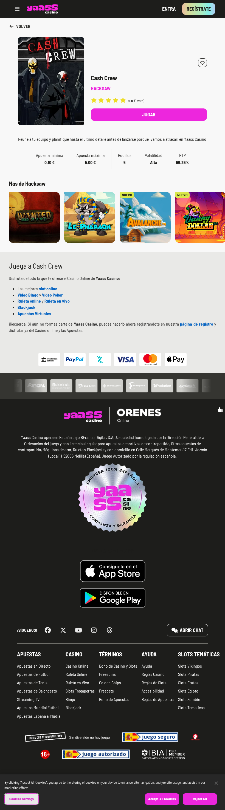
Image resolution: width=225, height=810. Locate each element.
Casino (74, 654)
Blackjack (73, 707)
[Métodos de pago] (112, 359)
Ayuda (149, 654)
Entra (169, 9)
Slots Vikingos (190, 665)
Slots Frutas (188, 682)
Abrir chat (191, 630)
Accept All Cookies (162, 799)
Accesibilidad (153, 690)
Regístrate (199, 9)
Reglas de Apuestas (158, 699)
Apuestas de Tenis (32, 682)
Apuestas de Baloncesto (37, 690)
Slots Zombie (189, 699)
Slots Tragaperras (80, 690)
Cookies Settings (21, 799)
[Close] (216, 783)
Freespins (107, 674)
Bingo (70, 699)
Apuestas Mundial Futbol (37, 707)
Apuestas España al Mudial (39, 716)
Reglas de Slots (154, 682)
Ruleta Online (76, 674)
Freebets (106, 690)
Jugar (149, 114)
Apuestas (29, 654)
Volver (22, 26)
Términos (110, 654)
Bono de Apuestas (114, 699)
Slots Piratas (188, 674)
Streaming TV (28, 699)
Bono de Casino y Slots (118, 665)
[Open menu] (17, 9)
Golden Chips (110, 682)
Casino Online (77, 665)
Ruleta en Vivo (77, 682)
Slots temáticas (199, 654)
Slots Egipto (188, 690)
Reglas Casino (153, 674)
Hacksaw (101, 88)
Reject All (200, 799)
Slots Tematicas (191, 707)
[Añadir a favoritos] (202, 62)
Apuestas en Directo (34, 665)
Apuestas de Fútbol (33, 674)
